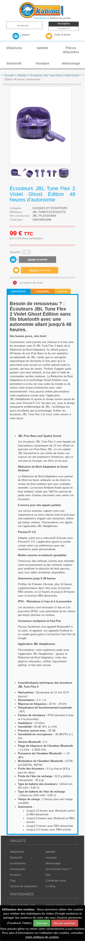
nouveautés (17, 869)
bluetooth (16, 857)
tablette (50, 851)
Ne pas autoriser (65, 923)
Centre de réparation (23, 886)
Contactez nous (56, 880)
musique (51, 857)
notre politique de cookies (42, 937)
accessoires (18, 863)
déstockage (53, 863)
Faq (12, 880)
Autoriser (42, 923)
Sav (48, 874)
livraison (15, 874)
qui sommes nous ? (58, 869)
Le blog (50, 886)
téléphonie (17, 851)
